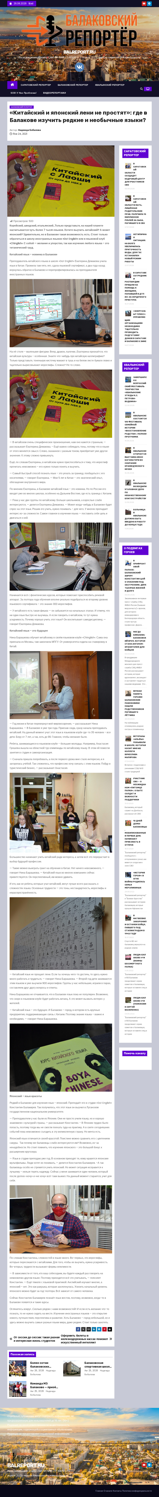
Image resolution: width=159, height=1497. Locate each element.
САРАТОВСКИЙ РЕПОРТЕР (36, 84)
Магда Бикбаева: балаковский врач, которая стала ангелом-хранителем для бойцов (135, 641)
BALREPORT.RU (79, 52)
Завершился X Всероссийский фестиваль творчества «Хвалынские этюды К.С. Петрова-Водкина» (136, 389)
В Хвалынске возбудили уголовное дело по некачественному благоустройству (136, 489)
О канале (108, 1490)
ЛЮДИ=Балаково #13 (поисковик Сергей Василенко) (135, 1004)
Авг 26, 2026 (37, 1370)
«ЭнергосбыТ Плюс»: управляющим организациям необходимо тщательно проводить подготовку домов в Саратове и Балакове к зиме (135, 326)
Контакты (117, 1490)
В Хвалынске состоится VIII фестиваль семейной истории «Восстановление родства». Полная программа (136, 424)
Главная (99, 1490)
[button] (141, 89)
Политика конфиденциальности (137, 1490)
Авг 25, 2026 (91, 1370)
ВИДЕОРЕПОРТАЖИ (54, 92)
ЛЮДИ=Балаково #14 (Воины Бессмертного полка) (135, 961)
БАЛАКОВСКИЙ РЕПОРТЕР (73, 84)
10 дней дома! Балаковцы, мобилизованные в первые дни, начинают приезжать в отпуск (136, 833)
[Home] (12, 85)
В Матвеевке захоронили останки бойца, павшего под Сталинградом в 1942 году (136, 924)
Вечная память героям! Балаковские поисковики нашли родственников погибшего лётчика (134, 703)
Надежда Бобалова (29, 130)
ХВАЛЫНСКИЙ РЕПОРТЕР (110, 84)
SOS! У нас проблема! (23, 92)
